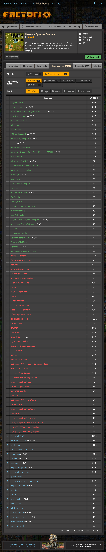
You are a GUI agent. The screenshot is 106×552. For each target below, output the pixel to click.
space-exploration (18, 255)
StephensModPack (19, 242)
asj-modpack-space (19, 368)
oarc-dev (14, 354)
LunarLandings (17, 300)
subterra (14, 494)
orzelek (31, 36)
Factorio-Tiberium (19, 440)
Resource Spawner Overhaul (40, 34)
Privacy (24, 545)
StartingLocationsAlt (20, 237)
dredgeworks (16, 444)
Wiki (31, 3)
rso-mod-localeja (18, 107)
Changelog (27, 65)
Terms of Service (12, 545)
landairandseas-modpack (22, 170)
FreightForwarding (19, 273)
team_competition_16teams (23, 417)
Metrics (97, 65)
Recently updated (32, 26)
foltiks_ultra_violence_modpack (25, 219)
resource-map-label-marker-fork (25, 480)
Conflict (68, 80)
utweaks (15, 246)
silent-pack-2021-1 (20, 161)
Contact (21, 546)
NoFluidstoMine (18, 521)
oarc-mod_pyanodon (20, 386)
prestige (14, 489)
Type (46, 91)
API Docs (56, 3)
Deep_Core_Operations (21, 309)
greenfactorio (16, 476)
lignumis (14, 264)
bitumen (14, 327)
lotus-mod (15, 125)
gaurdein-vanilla (18, 526)
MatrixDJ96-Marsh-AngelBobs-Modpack (29, 111)
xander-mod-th (17, 503)
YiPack (14, 143)
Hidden (35, 84)
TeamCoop (15, 453)
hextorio (14, 296)
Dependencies (60, 65)
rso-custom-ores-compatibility (24, 165)
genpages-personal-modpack (23, 251)
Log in (99, 3)
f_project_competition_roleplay (25, 426)
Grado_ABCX (16, 201)
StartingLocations (19, 116)
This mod (35, 74)
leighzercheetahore (19, 485)
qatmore (15, 458)
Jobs (33, 546)
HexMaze (15, 413)
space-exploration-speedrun (23, 345)
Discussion (82, 65)
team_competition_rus (21, 381)
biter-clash (15, 332)
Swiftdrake (15, 197)
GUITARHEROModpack (20, 183)
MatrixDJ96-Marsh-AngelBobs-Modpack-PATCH (32, 152)
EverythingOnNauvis (20, 282)
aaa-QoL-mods (17, 215)
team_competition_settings (23, 408)
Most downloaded (56, 26)
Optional (84, 80)
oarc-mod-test (17, 404)
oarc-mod (15, 287)
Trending (76, 26)
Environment (12, 56)
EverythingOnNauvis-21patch (24, 399)
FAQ (27, 546)
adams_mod (16, 174)
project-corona (17, 512)
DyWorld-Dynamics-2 (20, 341)
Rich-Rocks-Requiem (20, 305)
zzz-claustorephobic (19, 318)
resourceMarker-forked (21, 471)
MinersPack (16, 129)
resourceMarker (18, 435)
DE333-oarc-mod (18, 350)
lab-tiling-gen (17, 508)
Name (57, 91)
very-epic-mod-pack (19, 120)
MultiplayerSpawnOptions (22, 224)
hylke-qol (15, 188)
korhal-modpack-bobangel (22, 147)
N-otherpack (16, 156)
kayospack (15, 179)
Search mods (94, 26)
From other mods (57, 74)
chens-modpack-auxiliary (22, 449)
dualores (15, 462)
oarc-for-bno (16, 323)
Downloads (42, 65)
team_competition (19, 291)
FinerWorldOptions (19, 359)
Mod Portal (43, 3)
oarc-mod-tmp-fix (18, 390)
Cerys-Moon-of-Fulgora (21, 260)
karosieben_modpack (20, 138)
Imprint (32, 545)
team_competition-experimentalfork (27, 422)
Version (70, 91)
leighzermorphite (18, 467)
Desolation (15, 395)
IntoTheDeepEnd (18, 210)
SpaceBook (16, 499)
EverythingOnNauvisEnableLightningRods (29, 363)
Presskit (12, 546)
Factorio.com (10, 3)
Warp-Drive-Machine (20, 269)
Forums (23, 3)
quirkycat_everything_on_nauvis (25, 377)
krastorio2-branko (19, 192)
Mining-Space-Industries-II (23, 278)
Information (13, 65)
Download (94, 56)
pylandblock (16, 336)
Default (35, 80)
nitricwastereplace (19, 517)
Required (52, 80)
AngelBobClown (18, 102)
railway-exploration (19, 233)
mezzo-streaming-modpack (23, 206)
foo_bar (14, 228)
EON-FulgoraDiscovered (21, 314)
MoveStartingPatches (20, 372)
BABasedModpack (19, 134)
